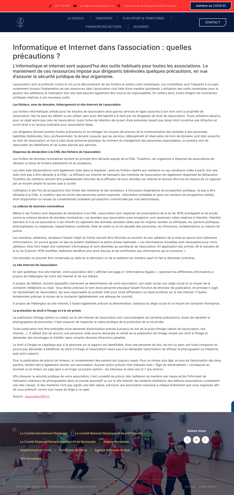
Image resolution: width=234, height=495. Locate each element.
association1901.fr (37, 396)
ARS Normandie (30, 458)
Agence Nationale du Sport (113, 450)
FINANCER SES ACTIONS (103, 26)
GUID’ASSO (141, 26)
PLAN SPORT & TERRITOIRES (143, 18)
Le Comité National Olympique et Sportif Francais (109, 433)
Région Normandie (116, 441)
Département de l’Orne (35, 450)
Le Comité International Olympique (43, 433)
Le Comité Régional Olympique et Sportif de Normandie (58, 441)
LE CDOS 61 (75, 18)
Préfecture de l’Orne (73, 450)
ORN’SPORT (104, 18)
